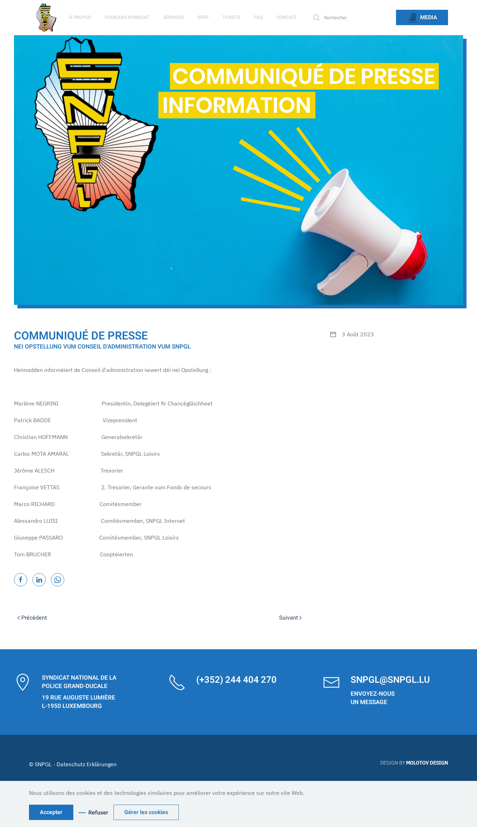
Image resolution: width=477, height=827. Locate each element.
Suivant (288, 618)
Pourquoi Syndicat (127, 17)
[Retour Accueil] (47, 17)
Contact (287, 17)
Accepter (51, 812)
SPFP (203, 17)
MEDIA (428, 17)
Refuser (98, 812)
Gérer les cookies (146, 812)
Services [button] (173, 17)
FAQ (258, 17)
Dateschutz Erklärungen (87, 764)
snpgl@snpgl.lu (390, 680)
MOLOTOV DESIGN (427, 763)
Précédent (34, 618)
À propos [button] (80, 17)
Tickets (231, 17)
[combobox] (350, 17)
